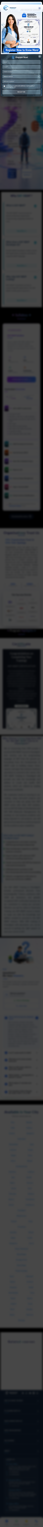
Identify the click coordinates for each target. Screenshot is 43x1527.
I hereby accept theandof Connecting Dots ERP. (20, 86)
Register (21, 92)
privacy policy (30, 85)
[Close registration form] (39, 56)
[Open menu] (39, 8)
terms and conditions (20, 85)
